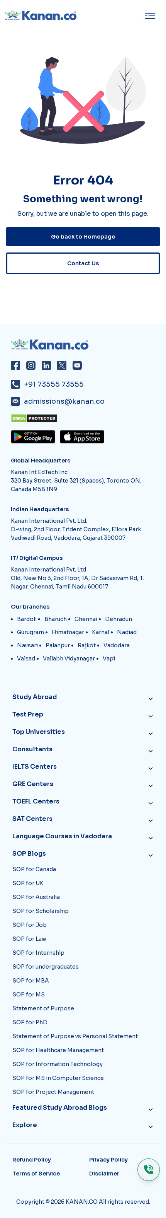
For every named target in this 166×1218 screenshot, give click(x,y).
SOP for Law (29, 938)
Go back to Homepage (83, 236)
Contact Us (83, 263)
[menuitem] (152, 16)
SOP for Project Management (53, 1091)
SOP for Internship (38, 952)
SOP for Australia (36, 897)
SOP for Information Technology (57, 1064)
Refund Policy (31, 1159)
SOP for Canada (34, 869)
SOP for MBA (30, 980)
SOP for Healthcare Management (58, 1050)
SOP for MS (28, 994)
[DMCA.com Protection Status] (85, 418)
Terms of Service (36, 1173)
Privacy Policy (108, 1159)
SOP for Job (29, 924)
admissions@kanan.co (64, 401)
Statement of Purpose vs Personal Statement (75, 1036)
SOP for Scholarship (40, 911)
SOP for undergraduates (45, 966)
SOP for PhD (29, 1022)
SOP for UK (28, 883)
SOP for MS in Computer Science (58, 1078)
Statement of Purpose (43, 1008)
